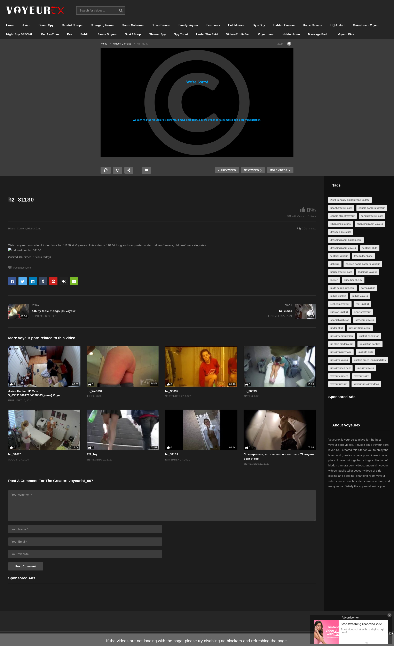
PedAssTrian (50, 34)
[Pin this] (53, 281)
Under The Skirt (207, 34)
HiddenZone (291, 34)
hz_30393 (250, 391)
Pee (69, 34)
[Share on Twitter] (22, 281)
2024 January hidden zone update (350, 200)
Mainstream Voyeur (366, 25)
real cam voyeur (339, 304)
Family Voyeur (188, 25)
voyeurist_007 (81, 481)
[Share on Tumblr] (43, 281)
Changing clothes (340, 224)
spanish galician (339, 320)
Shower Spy (157, 34)
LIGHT (280, 43)
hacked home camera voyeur (363, 264)
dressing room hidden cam (346, 240)
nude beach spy (353, 280)
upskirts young (339, 360)
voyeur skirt (361, 376)
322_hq (92, 454)
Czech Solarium (132, 25)
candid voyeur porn (372, 216)
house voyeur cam (341, 272)
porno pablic (368, 288)
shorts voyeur (362, 312)
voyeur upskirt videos (366, 384)
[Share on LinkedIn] (33, 281)
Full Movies (236, 25)
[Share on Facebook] (12, 281)
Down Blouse (161, 25)
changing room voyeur (370, 224)
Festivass (213, 25)
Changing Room (102, 25)
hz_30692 (171, 391)
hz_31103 (171, 454)
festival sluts (369, 248)
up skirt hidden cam (341, 344)
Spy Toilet (181, 34)
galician (334, 264)
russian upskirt (339, 312)
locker (334, 280)
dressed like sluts (340, 232)
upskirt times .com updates (370, 360)
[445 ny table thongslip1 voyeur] (83, 311)
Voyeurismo (266, 34)
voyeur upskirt (338, 384)
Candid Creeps (72, 25)
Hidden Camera (284, 25)
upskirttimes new (340, 368)
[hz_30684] (241, 311)
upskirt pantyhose (341, 352)
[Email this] (74, 281)
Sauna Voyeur (107, 34)
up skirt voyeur (365, 368)
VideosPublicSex (238, 34)
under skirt (336, 328)
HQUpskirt (337, 25)
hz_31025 (14, 454)
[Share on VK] (64, 281)
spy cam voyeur (364, 320)
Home (10, 25)
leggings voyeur (367, 272)
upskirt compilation (341, 336)
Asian (26, 25)
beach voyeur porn (341, 208)
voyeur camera (339, 376)
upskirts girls (365, 352)
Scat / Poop (133, 34)
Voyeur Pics (346, 34)
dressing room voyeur (343, 248)
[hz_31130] (44, 366)
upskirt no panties (370, 344)
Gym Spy (259, 25)
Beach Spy (46, 25)
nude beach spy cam (342, 288)
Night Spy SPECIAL (19, 34)
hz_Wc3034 (94, 391)
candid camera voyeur (371, 208)
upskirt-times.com (360, 328)
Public (84, 34)
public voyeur (360, 296)
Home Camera (312, 25)
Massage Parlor (319, 34)
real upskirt (362, 304)
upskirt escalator (369, 336)
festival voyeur (339, 256)
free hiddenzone (22, 267)
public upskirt (338, 296)
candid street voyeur (342, 216)
